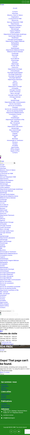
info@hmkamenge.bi (7, 344)
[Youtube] (28, 2)
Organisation (15, 17)
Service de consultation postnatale (15, 109)
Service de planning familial (15, 111)
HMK (14, 427)
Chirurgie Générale (15, 97)
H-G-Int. (15, 57)
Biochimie (15, 138)
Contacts (15, 152)
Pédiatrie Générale (15, 27)
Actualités (15, 145)
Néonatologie (15, 29)
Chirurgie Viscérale (15, 90)
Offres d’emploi (4, 304)
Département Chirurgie (15, 86)
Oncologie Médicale (15, 77)
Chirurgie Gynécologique (15, 39)
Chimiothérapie (15, 71)
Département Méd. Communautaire (15, 102)
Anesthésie (15, 125)
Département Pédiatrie (15, 25)
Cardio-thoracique (15, 91)
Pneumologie (15, 60)
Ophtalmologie (15, 100)
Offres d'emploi (15, 149)
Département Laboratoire (15, 126)
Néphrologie (15, 64)
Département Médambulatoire (15, 112)
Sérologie (15, 135)
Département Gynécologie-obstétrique (15, 34)
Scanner (15, 46)
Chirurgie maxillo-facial (15, 95)
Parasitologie (15, 131)
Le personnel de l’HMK (15, 18)
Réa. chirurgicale (15, 123)
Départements (15, 24)
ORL (15, 98)
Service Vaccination (15, 104)
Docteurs (15, 142)
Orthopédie (15, 88)
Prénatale (15, 107)
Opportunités (15, 147)
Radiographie (15, 43)
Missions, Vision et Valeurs (15, 15)
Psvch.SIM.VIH (15, 58)
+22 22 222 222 (6, 342)
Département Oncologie (15, 69)
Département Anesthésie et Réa (15, 119)
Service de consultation (15, 105)
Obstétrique (15, 37)
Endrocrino (15, 67)
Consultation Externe (15, 114)
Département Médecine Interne (15, 50)
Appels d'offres (15, 151)
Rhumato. (15, 62)
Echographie (15, 44)
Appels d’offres (4, 305)
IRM (15, 137)
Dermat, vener (15, 65)
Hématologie (15, 128)
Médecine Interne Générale (15, 51)
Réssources (15, 20)
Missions (3, 388)
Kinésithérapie (15, 118)
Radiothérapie (15, 48)
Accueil (15, 8)
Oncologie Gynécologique (15, 72)
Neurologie (15, 55)
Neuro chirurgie (15, 93)
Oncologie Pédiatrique (15, 74)
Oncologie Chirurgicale (15, 76)
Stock (15, 81)
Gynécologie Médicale (15, 36)
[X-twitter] (25, 2)
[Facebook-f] (23, 2)
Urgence (15, 116)
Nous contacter (5, 399)
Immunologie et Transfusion (15, 140)
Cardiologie (15, 53)
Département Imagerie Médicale (15, 41)
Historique (15, 13)
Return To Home (4, 372)
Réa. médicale (15, 121)
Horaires (15, 144)
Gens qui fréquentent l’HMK (15, 22)
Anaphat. (15, 133)
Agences (15, 84)
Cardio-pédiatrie (15, 32)
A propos (15, 11)
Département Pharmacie (15, 79)
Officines (15, 83)
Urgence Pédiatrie (15, 31)
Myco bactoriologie (15, 130)
